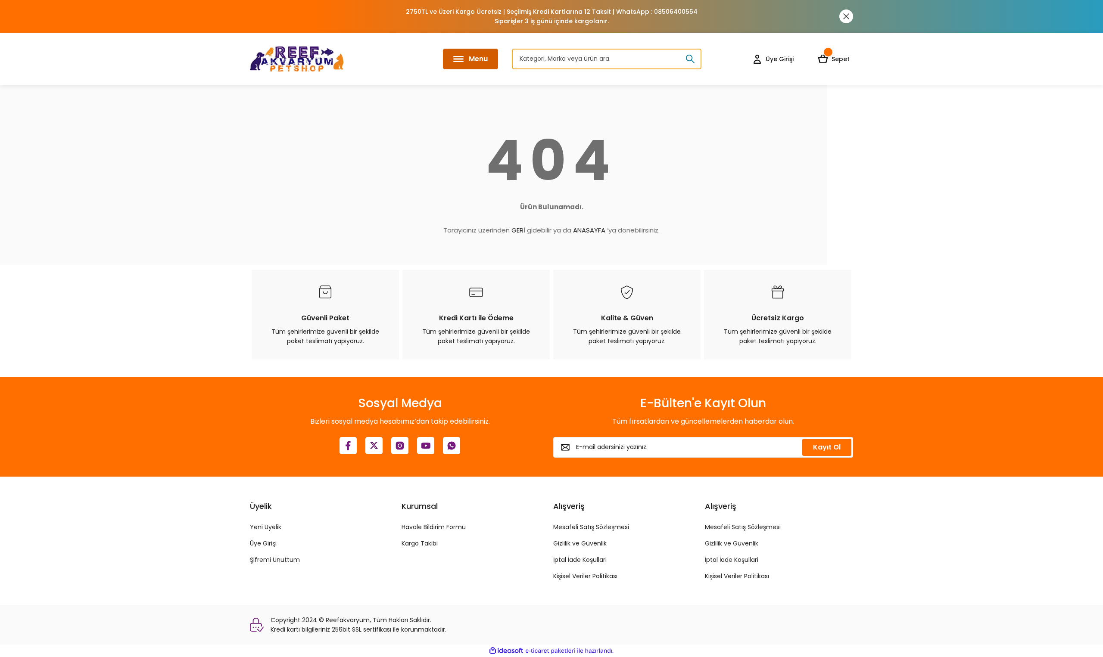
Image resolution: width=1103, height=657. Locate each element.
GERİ (518, 230)
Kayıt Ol (827, 447)
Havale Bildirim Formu (434, 527)
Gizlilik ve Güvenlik (580, 543)
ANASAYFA (589, 230)
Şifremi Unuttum (275, 559)
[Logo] (297, 58)
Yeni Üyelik (265, 527)
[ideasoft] (506, 651)
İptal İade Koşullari (580, 559)
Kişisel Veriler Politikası (585, 576)
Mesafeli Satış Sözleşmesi (591, 527)
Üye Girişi (263, 543)
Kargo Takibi (420, 543)
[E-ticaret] (550, 651)
